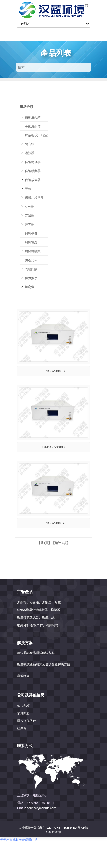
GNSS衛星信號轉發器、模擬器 (38, 609)
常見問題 (23, 713)
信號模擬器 (33, 170)
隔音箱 (29, 144)
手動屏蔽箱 (33, 126)
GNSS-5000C (53, 446)
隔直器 (29, 224)
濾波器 (29, 152)
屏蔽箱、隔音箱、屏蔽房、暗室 (39, 602)
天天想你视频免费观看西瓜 (18, 839)
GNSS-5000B (54, 370)
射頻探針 (31, 233)
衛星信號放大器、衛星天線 (36, 617)
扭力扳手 (31, 278)
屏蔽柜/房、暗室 (36, 135)
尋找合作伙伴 (26, 720)
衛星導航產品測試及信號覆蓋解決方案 (43, 664)
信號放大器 (33, 179)
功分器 (29, 206)
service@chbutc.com (41, 807)
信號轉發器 (33, 162)
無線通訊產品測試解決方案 (36, 652)
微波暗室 (23, 675)
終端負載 (31, 260)
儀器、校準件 (34, 197)
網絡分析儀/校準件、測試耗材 (37, 625)
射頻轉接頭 (33, 251)
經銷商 (21, 728)
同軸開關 (31, 269)
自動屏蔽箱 (33, 117)
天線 (28, 188)
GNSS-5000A (54, 522)
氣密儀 (29, 286)
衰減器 (29, 215)
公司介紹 (23, 705)
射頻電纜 (31, 242)
